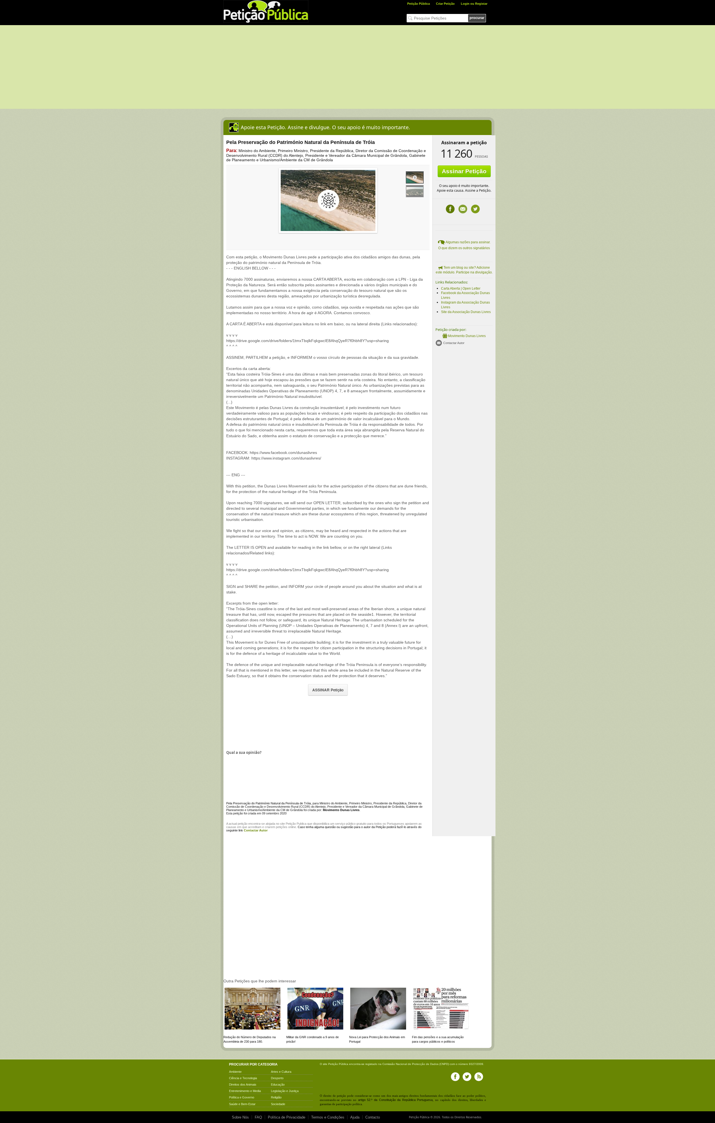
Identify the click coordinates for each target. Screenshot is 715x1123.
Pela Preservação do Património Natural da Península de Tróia (268, 803)
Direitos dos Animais (242, 1084)
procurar (476, 18)
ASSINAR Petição (328, 689)
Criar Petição (445, 3)
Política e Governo (241, 1097)
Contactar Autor (453, 343)
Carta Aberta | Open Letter (460, 288)
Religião (276, 1097)
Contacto (372, 1117)
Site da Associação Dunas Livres (466, 312)
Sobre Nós (240, 1117)
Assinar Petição (464, 171)
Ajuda (354, 1117)
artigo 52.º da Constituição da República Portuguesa (395, 1100)
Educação (278, 1084)
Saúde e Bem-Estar (242, 1104)
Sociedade (278, 1104)
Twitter (475, 209)
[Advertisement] (357, 67)
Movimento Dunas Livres (467, 336)
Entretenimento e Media (245, 1091)
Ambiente (235, 1071)
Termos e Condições (327, 1117)
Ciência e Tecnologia (243, 1078)
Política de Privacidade (286, 1117)
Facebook (450, 209)
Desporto (277, 1078)
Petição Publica (296, 823)
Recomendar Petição (462, 209)
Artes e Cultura (281, 1071)
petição (242, 823)
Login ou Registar (474, 3)
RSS (478, 1076)
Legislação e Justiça (285, 1091)
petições (281, 827)
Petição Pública (418, 3)
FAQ (258, 1117)
